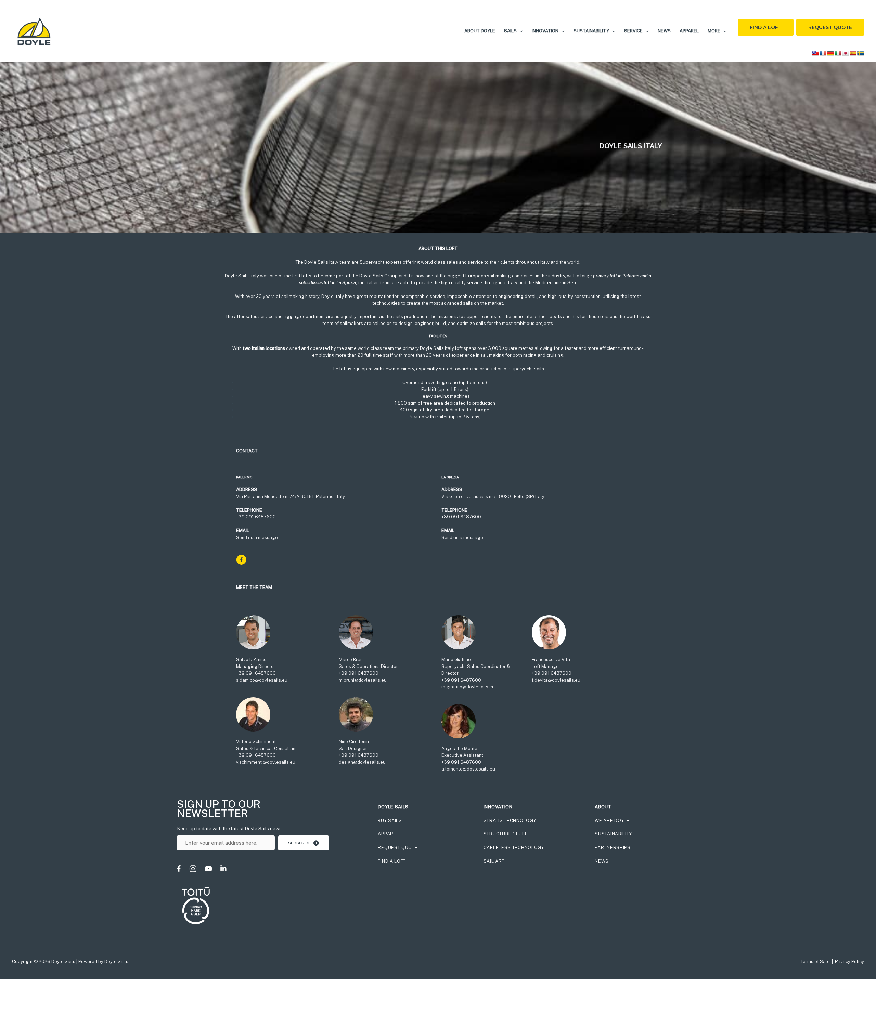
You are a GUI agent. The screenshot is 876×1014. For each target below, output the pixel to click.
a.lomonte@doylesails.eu (468, 769)
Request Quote (830, 27)
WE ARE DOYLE (612, 820)
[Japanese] (845, 53)
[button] (520, 31)
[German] (830, 53)
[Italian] (838, 53)
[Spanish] (853, 53)
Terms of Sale (815, 961)
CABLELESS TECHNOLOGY (514, 847)
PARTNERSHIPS (612, 847)
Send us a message (257, 537)
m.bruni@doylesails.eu (363, 680)
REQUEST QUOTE (397, 847)
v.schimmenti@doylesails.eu (265, 762)
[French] (823, 53)
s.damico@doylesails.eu (261, 680)
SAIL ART (494, 861)
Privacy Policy (849, 961)
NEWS (602, 861)
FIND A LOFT (392, 861)
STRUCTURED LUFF (506, 834)
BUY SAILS (390, 820)
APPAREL (388, 834)
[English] (815, 53)
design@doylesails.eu (362, 762)
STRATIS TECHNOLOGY (510, 820)
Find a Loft (766, 27)
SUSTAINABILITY (613, 834)
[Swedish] (860, 53)
